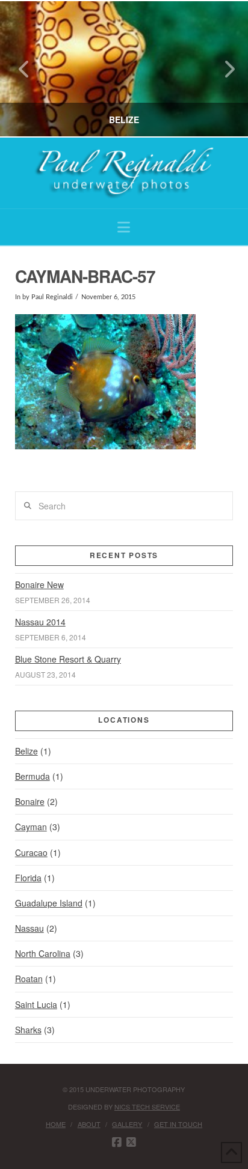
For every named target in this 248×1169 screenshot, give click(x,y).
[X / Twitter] (131, 1142)
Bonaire (30, 801)
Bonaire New (39, 584)
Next (222, 69)
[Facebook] (117, 1142)
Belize (26, 751)
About (89, 1124)
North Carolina (42, 953)
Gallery (127, 1124)
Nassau (29, 928)
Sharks (28, 1030)
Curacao (31, 852)
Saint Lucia (36, 1004)
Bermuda (32, 776)
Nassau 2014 (40, 622)
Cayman (31, 827)
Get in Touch (178, 1124)
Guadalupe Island (48, 903)
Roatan (29, 979)
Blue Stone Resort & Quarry (68, 659)
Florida (28, 878)
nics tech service (147, 1106)
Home (56, 1124)
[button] (123, 226)
